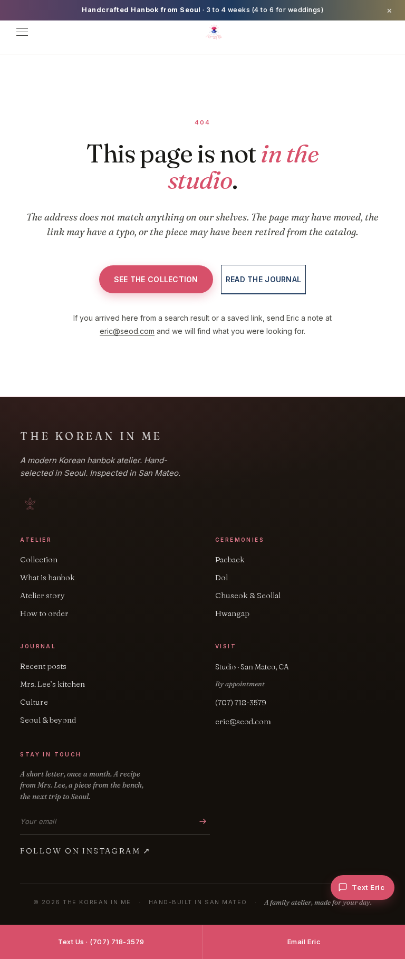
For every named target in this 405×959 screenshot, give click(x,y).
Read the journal (263, 279)
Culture (34, 702)
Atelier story (42, 595)
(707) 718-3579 (240, 702)
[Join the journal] (203, 821)
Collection (38, 559)
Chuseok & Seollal (248, 595)
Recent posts (43, 666)
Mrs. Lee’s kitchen (52, 684)
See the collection (156, 279)
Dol (221, 577)
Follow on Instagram (85, 851)
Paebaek (230, 559)
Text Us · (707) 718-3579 (101, 941)
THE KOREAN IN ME (91, 436)
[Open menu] (22, 32)
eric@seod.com (127, 331)
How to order (44, 613)
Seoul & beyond (48, 720)
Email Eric (304, 941)
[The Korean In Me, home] (214, 32)
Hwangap (232, 613)
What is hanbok (47, 577)
